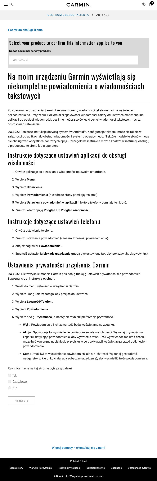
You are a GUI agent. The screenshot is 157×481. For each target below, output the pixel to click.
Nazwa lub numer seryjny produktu (30, 50)
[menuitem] (11, 5)
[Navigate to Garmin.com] (78, 5)
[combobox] (73, 60)
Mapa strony (16, 467)
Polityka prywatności (69, 467)
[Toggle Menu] (2, 4)
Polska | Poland (78, 461)
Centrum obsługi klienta (68, 14)
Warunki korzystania (40, 467)
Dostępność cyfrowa (139, 467)
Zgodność (116, 467)
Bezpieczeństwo (96, 467)
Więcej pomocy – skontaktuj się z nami (78, 448)
